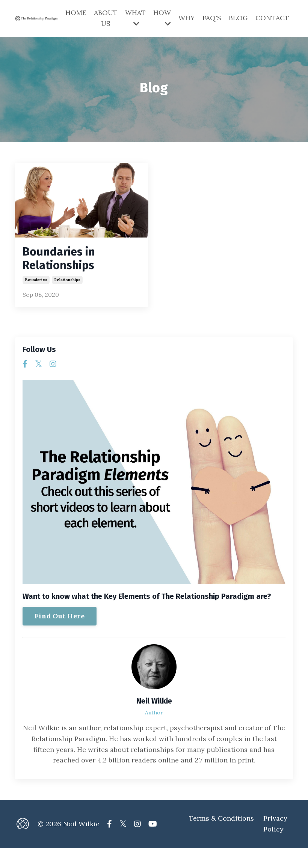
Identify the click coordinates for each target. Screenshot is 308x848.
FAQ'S (211, 18)
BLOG (238, 18)
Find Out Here (60, 616)
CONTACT (272, 18)
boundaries (36, 279)
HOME (75, 12)
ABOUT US (106, 18)
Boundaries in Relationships (59, 258)
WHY (186, 18)
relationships (67, 279)
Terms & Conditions (221, 818)
